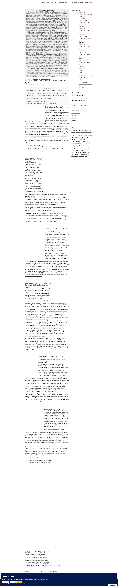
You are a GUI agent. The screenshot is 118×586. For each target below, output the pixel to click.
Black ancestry (74, 135)
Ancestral (73, 134)
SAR (80, 156)
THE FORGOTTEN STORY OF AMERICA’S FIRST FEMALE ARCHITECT (40, 92)
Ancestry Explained (37, 84)
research (73, 156)
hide (49, 88)
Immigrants (88, 152)
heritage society (79, 150)
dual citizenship (85, 137)
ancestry (47, 571)
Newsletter (73, 120)
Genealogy (73, 115)
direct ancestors (61, 571)
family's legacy (82, 139)
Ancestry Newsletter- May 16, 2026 (85, 62)
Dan (44, 84)
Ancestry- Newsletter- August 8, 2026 (85, 14)
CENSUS (80, 135)
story (86, 156)
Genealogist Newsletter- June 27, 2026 (85, 38)
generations (79, 148)
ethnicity (73, 139)
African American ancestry (77, 130)
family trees (87, 143)
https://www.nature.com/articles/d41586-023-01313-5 (37, 462)
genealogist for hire (76, 146)
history (83, 152)
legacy (78, 154)
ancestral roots (79, 134)
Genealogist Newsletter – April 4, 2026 (85, 84)
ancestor (31, 571)
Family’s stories (75, 145)
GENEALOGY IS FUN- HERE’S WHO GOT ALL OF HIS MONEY (38, 98)
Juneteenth (74, 154)
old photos (82, 154)
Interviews (73, 118)
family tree (81, 143)
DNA (80, 137)
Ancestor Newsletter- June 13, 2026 (85, 46)
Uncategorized (74, 123)
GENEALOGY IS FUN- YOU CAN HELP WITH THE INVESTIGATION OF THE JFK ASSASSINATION (45, 90)
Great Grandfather (87, 148)
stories (82, 156)
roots (77, 156)
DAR (84, 135)
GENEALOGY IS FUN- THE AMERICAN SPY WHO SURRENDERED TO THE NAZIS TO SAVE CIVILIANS (46, 93)
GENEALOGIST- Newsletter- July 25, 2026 (85, 22)
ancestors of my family (39, 571)
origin (87, 154)
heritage (73, 150)
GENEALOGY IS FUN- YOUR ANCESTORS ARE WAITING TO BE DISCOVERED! (41, 103)
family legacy (88, 141)
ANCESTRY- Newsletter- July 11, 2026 (85, 30)
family (66, 571)
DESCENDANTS (53, 571)
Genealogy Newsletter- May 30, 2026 (85, 54)
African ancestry (88, 130)
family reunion (74, 143)
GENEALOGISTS (84, 146)
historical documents (76, 152)
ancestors (78, 132)
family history (81, 141)
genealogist (82, 145)
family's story (74, 141)
